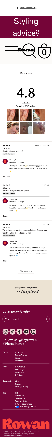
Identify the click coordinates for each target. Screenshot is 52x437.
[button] (13, 115)
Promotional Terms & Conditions (13, 435)
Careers (18, 384)
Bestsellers (19, 372)
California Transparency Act (12, 433)
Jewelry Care (20, 398)
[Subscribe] (46, 319)
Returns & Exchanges (23, 404)
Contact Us (19, 396)
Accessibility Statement (27, 433)
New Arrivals (20, 367)
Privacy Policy (18, 432)
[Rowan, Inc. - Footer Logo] (26, 423)
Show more (25, 271)
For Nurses (19, 361)
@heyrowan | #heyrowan (26, 287)
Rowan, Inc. (10, 432)
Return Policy (37, 432)
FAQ (17, 393)
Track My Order (21, 401)
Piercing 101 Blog (21, 387)
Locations (19, 352)
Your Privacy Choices (28, 406)
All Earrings (19, 369)
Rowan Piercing (21, 355)
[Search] (29, 51)
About (17, 381)
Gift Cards (19, 375)
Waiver (18, 358)
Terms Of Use (28, 432)
